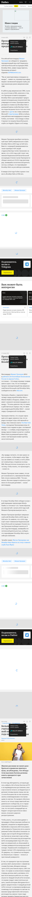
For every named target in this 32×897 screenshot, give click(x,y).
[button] (29, 2)
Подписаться (8, 262)
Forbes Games (10, 6)
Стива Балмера (13, 114)
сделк (11, 112)
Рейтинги (23, 6)
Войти (21, 2)
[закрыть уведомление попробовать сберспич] (24, 42)
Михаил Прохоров (17, 364)
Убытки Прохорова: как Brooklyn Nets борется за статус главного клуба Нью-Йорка (15, 532)
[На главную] (5, 2)
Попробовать (14, 50)
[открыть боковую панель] (25, 2)
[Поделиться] (27, 37)
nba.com (19, 380)
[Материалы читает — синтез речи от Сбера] (24, 37)
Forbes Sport (6, 297)
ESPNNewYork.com (14, 72)
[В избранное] (29, 37)
